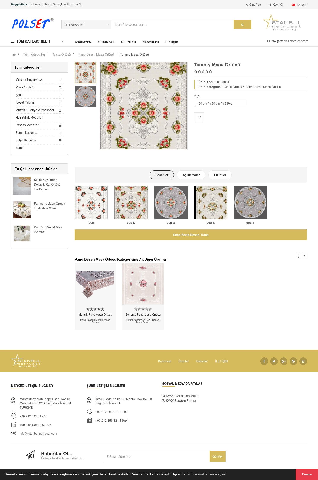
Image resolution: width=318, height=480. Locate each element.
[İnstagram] (303, 361)
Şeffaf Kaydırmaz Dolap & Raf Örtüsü (47, 182)
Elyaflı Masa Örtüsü (45, 208)
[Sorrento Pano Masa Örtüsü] (143, 284)
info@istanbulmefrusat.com (38, 433)
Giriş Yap (255, 4)
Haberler (202, 361)
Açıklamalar (191, 175)
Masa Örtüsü (62, 54)
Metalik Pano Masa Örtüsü (95, 314)
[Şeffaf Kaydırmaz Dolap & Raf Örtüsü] (22, 185)
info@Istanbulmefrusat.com (289, 41)
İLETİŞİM (221, 361)
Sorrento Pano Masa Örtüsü (143, 314)
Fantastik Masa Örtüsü (49, 203)
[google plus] (283, 361)
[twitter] (274, 361)
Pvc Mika (39, 232)
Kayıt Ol (278, 4)
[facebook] (264, 361)
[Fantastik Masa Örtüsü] (22, 209)
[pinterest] (293, 361)
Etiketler (220, 175)
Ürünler (183, 361)
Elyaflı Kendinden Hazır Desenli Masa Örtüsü (143, 321)
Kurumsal (164, 361)
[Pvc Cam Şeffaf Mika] (22, 233)
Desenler (161, 175)
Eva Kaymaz (41, 189)
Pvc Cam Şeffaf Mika (48, 227)
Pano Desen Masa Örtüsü (96, 54)
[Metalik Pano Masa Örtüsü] (95, 284)
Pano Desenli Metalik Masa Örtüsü (95, 321)
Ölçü (196, 96)
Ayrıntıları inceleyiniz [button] (211, 474)
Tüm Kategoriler (34, 54)
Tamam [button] (307, 474)
